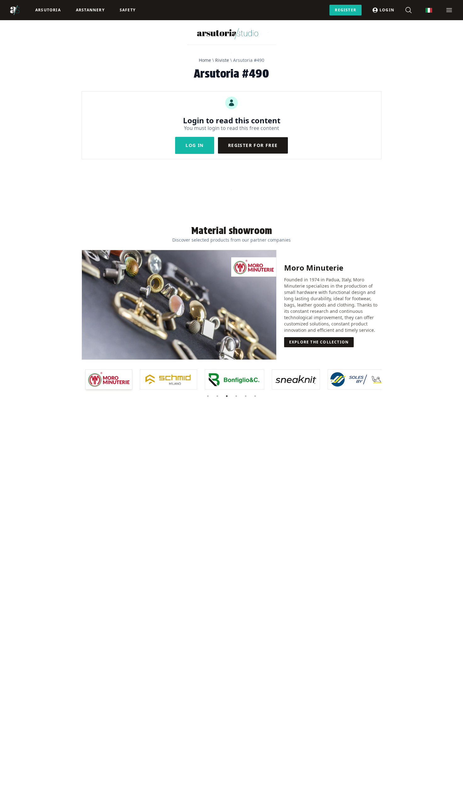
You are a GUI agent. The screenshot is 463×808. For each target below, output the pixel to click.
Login (387, 10)
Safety (127, 10)
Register (345, 10)
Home (205, 60)
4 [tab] (236, 396)
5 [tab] (246, 396)
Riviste (222, 60)
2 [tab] (217, 396)
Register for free (253, 145)
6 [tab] (255, 396)
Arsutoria (48, 10)
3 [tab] (227, 396)
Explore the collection (319, 342)
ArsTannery (90, 10)
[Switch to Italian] (428, 10)
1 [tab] (208, 396)
